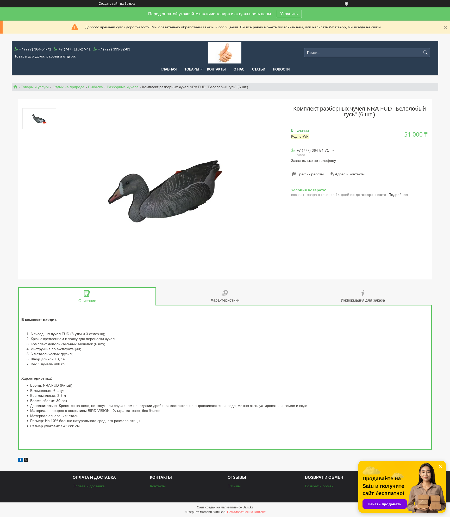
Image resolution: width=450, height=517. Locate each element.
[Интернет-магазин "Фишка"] (224, 53)
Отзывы (234, 486)
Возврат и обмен (319, 486)
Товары (191, 69)
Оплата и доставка (89, 486)
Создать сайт (109, 3)
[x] (26, 460)
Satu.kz (248, 507)
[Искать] (425, 53)
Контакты (216, 69)
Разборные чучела (123, 87)
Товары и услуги (35, 87)
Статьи (258, 69)
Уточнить (289, 14)
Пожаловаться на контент (246, 512)
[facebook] (20, 460)
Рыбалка (95, 87)
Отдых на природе (68, 87)
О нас (239, 69)
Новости (281, 69)
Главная (169, 69)
